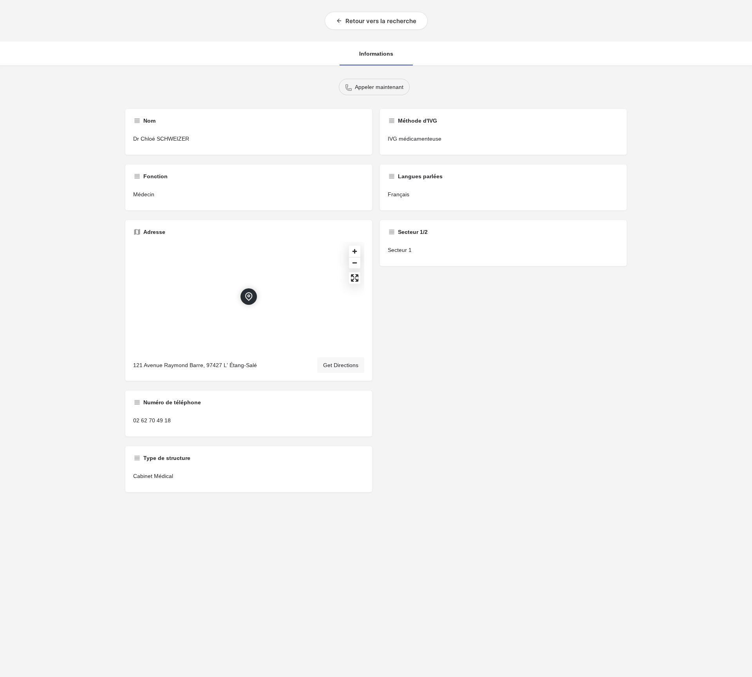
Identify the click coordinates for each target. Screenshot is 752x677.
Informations (376, 54)
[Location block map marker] (248, 296)
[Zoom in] (354, 251)
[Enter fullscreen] (354, 278)
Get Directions (340, 365)
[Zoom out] (354, 262)
